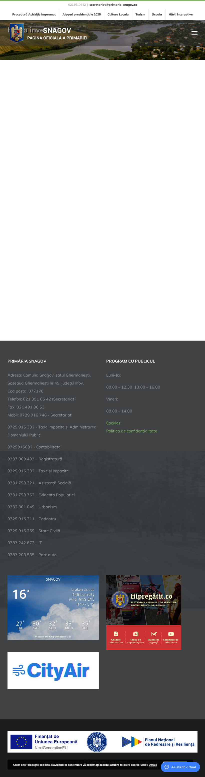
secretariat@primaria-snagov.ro (113, 4)
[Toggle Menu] (194, 33)
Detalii (153, 765)
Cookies (113, 422)
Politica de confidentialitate (131, 430)
